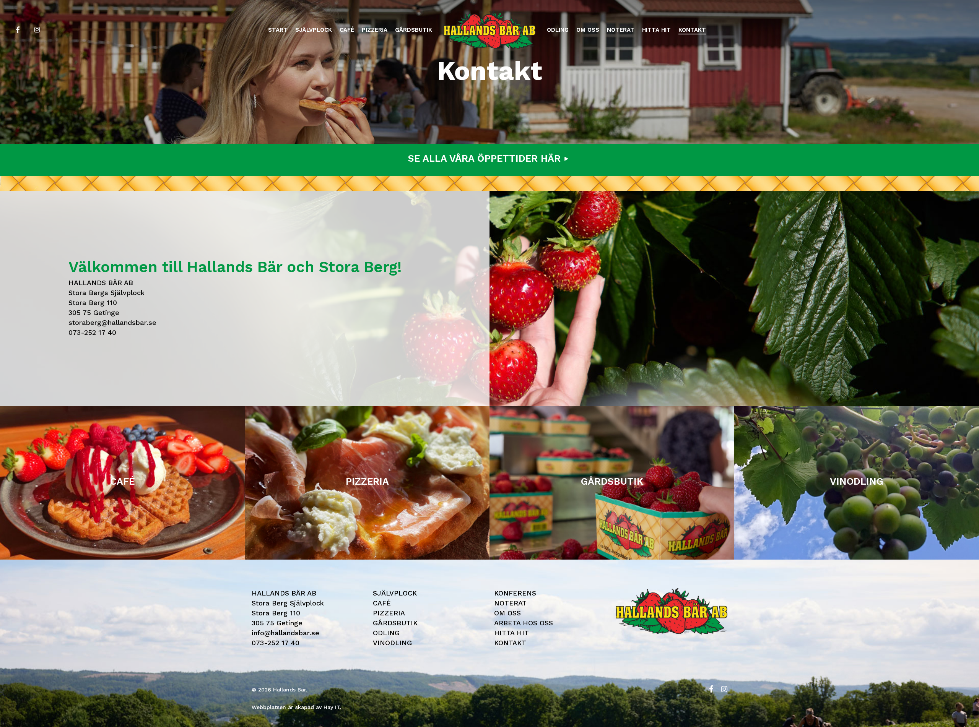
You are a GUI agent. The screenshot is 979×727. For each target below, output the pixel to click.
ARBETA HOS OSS (523, 623)
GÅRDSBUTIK (395, 623)
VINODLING (392, 643)
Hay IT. (332, 707)
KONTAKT (510, 643)
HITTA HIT (511, 633)
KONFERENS (515, 593)
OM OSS (507, 613)
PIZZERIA (389, 613)
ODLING (386, 633)
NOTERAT (510, 603)
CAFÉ (382, 603)
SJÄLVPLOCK (395, 593)
